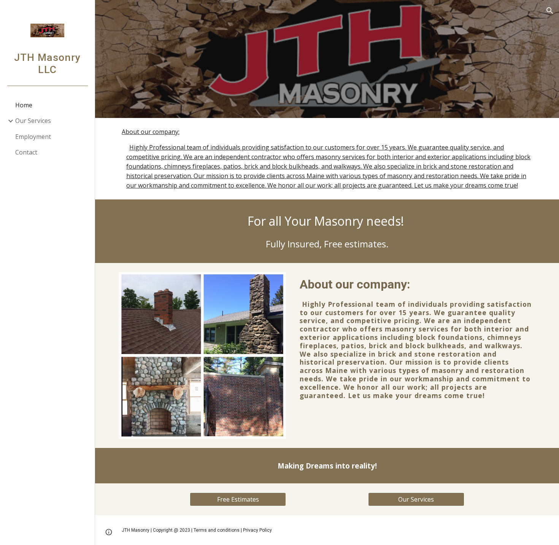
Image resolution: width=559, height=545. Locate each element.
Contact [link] (26, 152)
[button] (550, 11)
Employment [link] (33, 136)
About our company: (150, 131)
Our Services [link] (33, 120)
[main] (327, 231)
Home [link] (23, 105)
